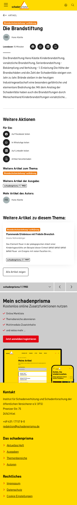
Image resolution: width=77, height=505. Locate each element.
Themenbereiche (17, 458)
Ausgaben (13, 451)
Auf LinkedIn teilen (20, 151)
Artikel (12, 15)
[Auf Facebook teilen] (33, 47)
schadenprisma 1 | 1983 (15, 186)
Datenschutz (14, 489)
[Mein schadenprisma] (65, 5)
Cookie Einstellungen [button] (20, 496)
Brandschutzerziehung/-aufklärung (20, 23)
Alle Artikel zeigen (16, 271)
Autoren (11, 464)
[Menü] (6, 5)
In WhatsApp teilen (20, 142)
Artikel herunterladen (21, 159)
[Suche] (72, 5)
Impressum (13, 483)
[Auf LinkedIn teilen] (48, 47)
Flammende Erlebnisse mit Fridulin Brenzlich (30, 234)
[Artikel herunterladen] (55, 47)
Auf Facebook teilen (21, 134)
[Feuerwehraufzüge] (59, 286)
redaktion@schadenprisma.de (21, 426)
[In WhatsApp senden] (40, 47)
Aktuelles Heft (15, 445)
